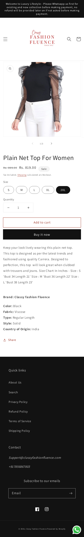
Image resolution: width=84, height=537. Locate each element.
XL (48, 190)
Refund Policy (18, 411)
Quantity (8, 199)
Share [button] (12, 340)
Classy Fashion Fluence (36, 529)
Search (13, 392)
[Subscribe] (70, 493)
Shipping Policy (19, 431)
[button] (5, 39)
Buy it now (42, 234)
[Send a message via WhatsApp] (77, 530)
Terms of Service (20, 421)
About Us (15, 382)
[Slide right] (51, 143)
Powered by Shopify (56, 529)
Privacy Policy (18, 402)
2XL (63, 190)
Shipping (21, 174)
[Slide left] (32, 143)
